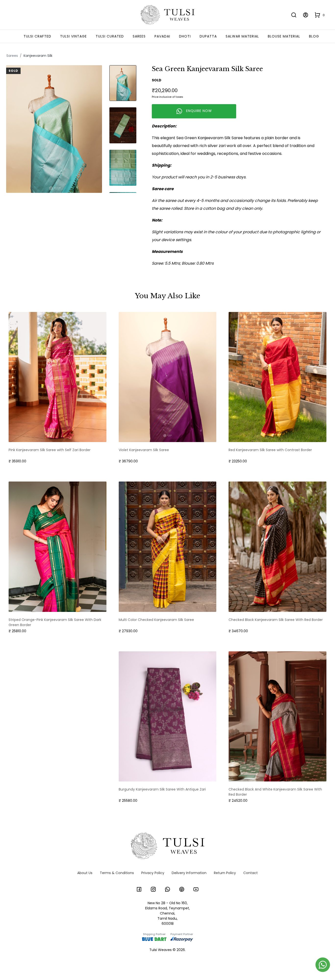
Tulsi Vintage (73, 36)
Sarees (139, 36)
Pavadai (162, 36)
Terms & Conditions (117, 872)
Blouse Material (284, 36)
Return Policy (225, 872)
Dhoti (185, 36)
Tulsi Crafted (37, 36)
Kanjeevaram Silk (38, 55)
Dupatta (208, 36)
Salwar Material (242, 36)
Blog (314, 36)
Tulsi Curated (110, 36)
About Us (84, 872)
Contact (250, 872)
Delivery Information (189, 872)
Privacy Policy (152, 872)
